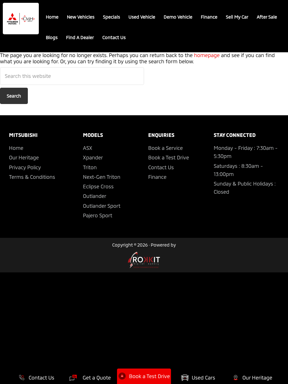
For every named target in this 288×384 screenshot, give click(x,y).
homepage (207, 55)
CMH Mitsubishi (21, 18)
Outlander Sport (101, 206)
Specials (111, 16)
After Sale (267, 16)
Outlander (94, 196)
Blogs (52, 37)
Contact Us (114, 37)
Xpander (93, 157)
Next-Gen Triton (101, 177)
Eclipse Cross (98, 186)
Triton (90, 167)
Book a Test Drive (168, 157)
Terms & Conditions (32, 177)
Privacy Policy (25, 167)
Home (52, 16)
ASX (87, 148)
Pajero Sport (97, 215)
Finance (209, 16)
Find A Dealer (80, 37)
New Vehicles (80, 16)
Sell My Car (237, 16)
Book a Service (165, 148)
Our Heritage (24, 157)
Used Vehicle (142, 16)
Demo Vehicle (178, 16)
